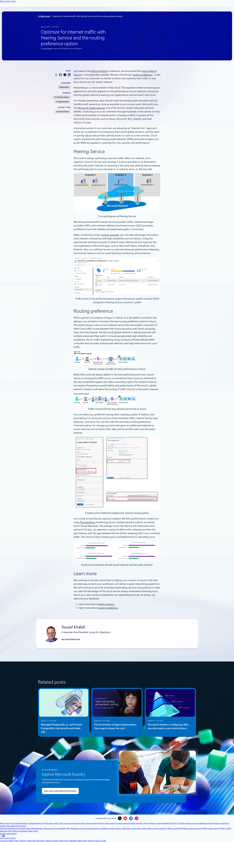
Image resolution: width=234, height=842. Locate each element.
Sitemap (22, 841)
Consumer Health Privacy (9, 841)
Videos (144, 828)
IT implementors (62, 102)
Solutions (182, 823)
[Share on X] (64, 74)
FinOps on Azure (155, 823)
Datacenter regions (52, 823)
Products (101, 823)
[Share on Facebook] (60, 74)
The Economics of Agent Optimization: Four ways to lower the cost (115, 726)
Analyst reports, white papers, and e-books (125, 828)
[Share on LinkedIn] (69, 74)
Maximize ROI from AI (170, 823)
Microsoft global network (91, 107)
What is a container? (20, 831)
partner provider (110, 234)
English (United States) (8, 834)
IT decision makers (62, 97)
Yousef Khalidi (47, 48)
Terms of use (63, 841)
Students (89, 828)
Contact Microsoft (33, 841)
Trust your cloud (65, 823)
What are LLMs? (6, 831)
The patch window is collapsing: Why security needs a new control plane (168, 726)
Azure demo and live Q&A (16, 826)
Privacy (43, 841)
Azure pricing (110, 823)
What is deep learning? (211, 828)
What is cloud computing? (157, 828)
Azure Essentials (78, 823)
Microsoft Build (99, 71)
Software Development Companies (13, 828)
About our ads (100, 841)
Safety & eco (82, 841)
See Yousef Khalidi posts (70, 639)
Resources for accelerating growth (199, 823)
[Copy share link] (56, 74)
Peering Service (106, 604)
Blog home (45, 16)
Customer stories (90, 823)
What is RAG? (33, 831)
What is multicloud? (175, 828)
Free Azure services (122, 823)
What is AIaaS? (225, 828)
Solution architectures (220, 823)
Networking (64, 87)
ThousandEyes (87, 522)
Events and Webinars (101, 828)
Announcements (62, 112)
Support (3, 826)
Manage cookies (52, 841)
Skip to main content (8, 1)
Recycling (91, 841)
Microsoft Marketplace (34, 828)
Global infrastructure (36, 823)
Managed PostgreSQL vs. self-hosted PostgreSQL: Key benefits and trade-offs (61, 728)
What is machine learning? (192, 828)
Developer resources (78, 828)
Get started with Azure (20, 823)
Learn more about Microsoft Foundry (60, 791)
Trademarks (72, 841)
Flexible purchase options (139, 823)
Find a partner (49, 828)
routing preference (142, 74)
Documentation (60, 828)
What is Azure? (5, 823)
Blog (68, 828)
